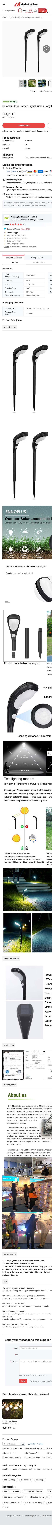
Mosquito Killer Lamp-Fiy (11, 1457)
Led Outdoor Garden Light (38, 1497)
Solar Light (40, 1480)
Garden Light (26, 1480)
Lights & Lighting (14, 17)
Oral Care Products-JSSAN (12, 1449)
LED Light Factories (11, 1491)
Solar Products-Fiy (31, 1453)
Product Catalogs (36, 1444)
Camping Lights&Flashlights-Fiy (35, 1457)
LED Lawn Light (10, 1480)
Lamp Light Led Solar (12, 1503)
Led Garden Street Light (34, 1503)
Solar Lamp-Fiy (8, 1453)
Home (4, 17)
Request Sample (43, 131)
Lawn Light (39, 17)
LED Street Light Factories (14, 1497)
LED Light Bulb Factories (33, 1491)
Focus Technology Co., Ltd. (31, 1516)
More (4, 1507)
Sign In (6, 246)
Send (23, 1381)
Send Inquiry (23, 125)
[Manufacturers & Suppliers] (26, 4)
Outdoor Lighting (28, 17)
